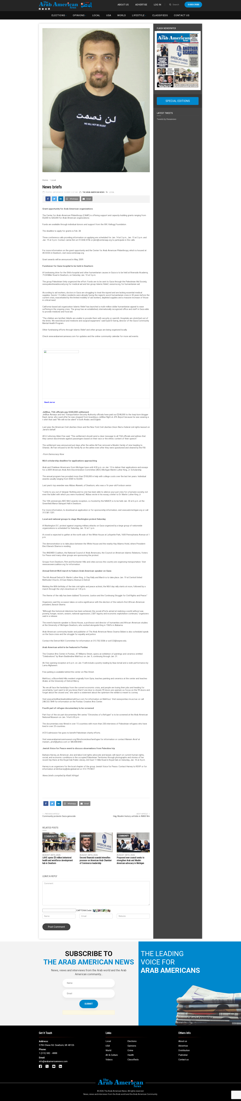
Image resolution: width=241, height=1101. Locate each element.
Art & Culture (112, 1055)
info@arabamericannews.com (53, 1061)
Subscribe (193, 4)
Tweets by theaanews (166, 119)
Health (130, 1055)
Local (96, 15)
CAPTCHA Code (83, 910)
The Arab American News (93, 192)
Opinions (79, 15)
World (121, 15)
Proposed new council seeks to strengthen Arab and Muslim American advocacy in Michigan (130, 860)
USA (108, 15)
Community (86, 836)
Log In (157, 4)
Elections (58, 15)
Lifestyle (138, 15)
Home (45, 180)
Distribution (184, 1050)
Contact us (181, 15)
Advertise (141, 4)
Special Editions (178, 101)
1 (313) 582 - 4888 (48, 1053)
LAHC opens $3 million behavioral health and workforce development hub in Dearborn (57, 860)
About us (123, 4)
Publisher (183, 1055)
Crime (130, 1050)
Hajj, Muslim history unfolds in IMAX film (131, 816)
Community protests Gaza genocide (59, 816)
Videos (109, 1059)
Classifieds (160, 15)
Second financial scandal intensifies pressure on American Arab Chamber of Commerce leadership (96, 860)
